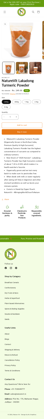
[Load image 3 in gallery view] (35, 68)
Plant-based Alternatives (14, 303)
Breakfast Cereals (12, 282)
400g (17, 102)
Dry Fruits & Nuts (11, 293)
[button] (4, 12)
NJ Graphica (32, 414)
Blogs (7, 339)
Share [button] (6, 199)
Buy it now (22, 132)
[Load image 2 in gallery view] (22, 68)
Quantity (5, 112)
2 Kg (36, 102)
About (7, 334)
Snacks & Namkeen (12, 314)
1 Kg (27, 102)
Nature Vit (16, 414)
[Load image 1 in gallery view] (8, 68)
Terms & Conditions (12, 371)
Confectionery (10, 288)
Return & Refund (11, 355)
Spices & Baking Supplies (14, 309)
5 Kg (6, 107)
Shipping (12, 93)
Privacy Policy (10, 365)
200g (6, 102)
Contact (8, 344)
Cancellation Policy (12, 360)
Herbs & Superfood (12, 298)
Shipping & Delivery (12, 350)
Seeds (7, 319)
